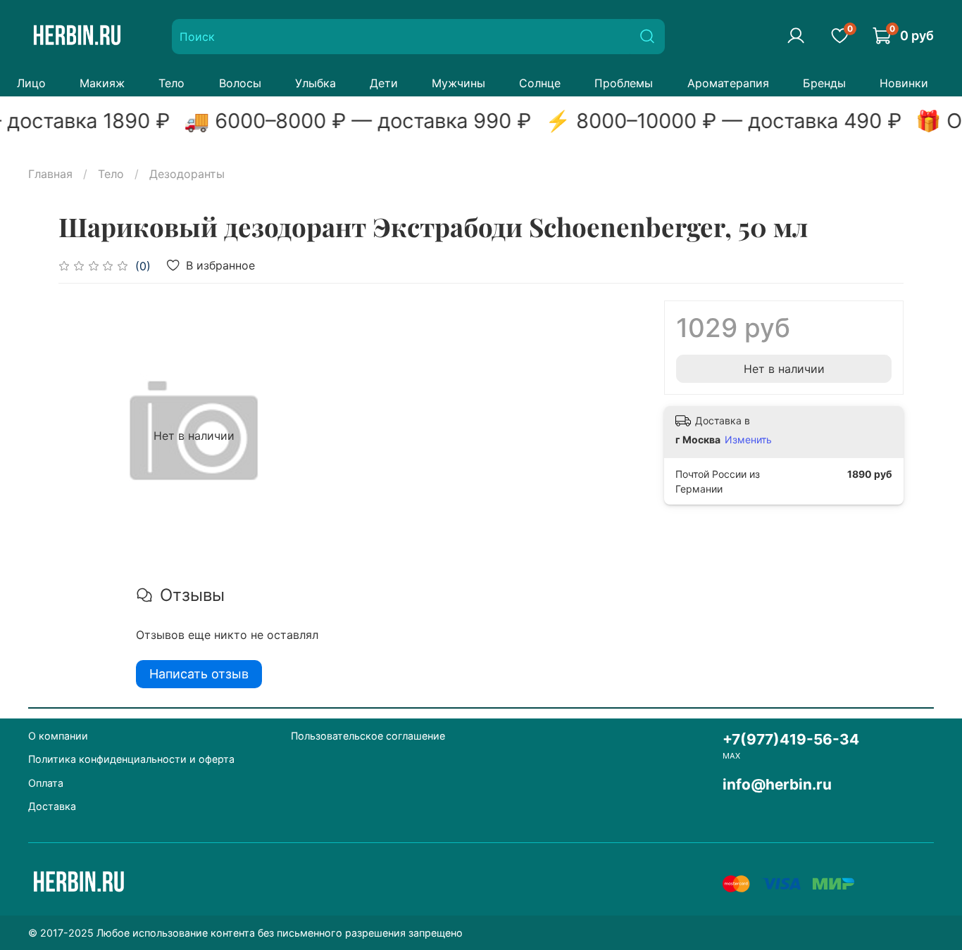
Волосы (240, 83)
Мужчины (458, 83)
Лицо (31, 83)
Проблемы (623, 83)
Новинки (904, 83)
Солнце (540, 83)
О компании (58, 736)
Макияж (102, 83)
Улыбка (315, 83)
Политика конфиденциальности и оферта (131, 759)
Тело (171, 83)
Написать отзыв (199, 673)
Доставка (52, 806)
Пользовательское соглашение (368, 736)
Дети (384, 83)
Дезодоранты (187, 174)
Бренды (824, 83)
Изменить (748, 439)
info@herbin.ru (777, 784)
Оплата (45, 783)
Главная (50, 174)
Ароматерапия (728, 83)
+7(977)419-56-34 (791, 739)
